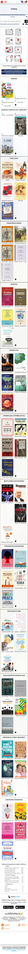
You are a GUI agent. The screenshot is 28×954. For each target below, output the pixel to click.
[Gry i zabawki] (18, 62)
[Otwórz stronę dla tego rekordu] (8, 90)
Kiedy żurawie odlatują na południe (11, 889)
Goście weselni (7, 888)
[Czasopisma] (18, 44)
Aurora (6, 887)
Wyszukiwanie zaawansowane (7, 24)
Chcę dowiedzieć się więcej (9, 949)
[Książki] (9, 35)
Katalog (13, 16)
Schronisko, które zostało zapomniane (12, 882)
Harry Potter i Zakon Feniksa (10, 871)
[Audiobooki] (9, 44)
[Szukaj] (26, 21)
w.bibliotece (13, 918)
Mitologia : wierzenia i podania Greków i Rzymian (13, 867)
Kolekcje (17, 24)
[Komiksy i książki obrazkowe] (9, 53)
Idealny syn (7, 891)
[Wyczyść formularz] (23, 24)
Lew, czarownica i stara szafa (10, 869)
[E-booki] (18, 35)
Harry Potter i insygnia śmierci (10, 870)
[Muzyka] (9, 62)
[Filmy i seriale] (18, 53)
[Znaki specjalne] (26, 24)
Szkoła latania (7, 879)
